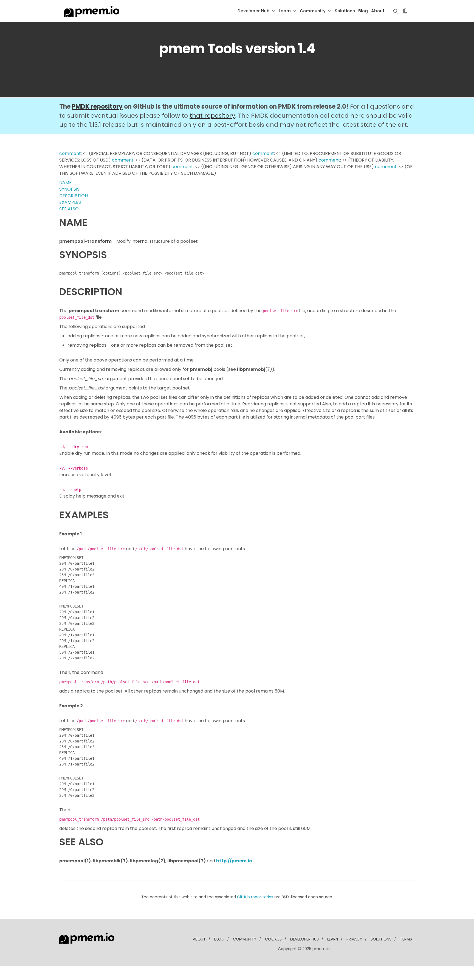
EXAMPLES (70, 202)
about (199, 939)
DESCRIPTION (73, 196)
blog (219, 939)
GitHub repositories (255, 897)
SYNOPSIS (69, 189)
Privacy (354, 939)
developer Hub (304, 939)
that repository (212, 115)
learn (332, 939)
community (244, 939)
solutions (381, 939)
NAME (65, 182)
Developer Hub (254, 11)
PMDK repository (97, 106)
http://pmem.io (234, 861)
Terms (406, 939)
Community (313, 11)
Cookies (273, 939)
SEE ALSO (69, 209)
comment (70, 153)
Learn (285, 11)
